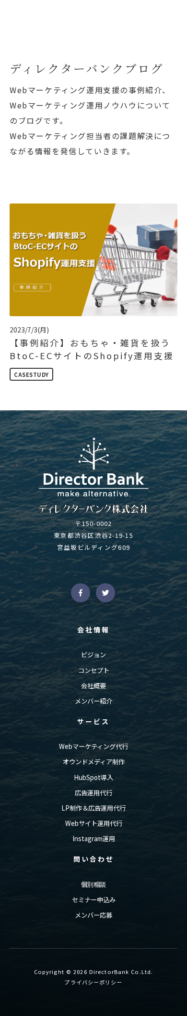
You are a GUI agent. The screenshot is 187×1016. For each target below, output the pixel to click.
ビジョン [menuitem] (93, 654)
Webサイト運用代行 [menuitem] (93, 823)
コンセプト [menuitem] (93, 670)
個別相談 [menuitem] (93, 884)
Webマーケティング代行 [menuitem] (93, 746)
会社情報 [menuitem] (93, 629)
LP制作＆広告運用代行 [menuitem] (93, 808)
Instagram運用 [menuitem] (93, 838)
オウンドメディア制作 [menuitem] (94, 761)
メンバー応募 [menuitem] (93, 915)
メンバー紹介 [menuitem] (93, 701)
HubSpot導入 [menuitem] (93, 777)
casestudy (31, 374)
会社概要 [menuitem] (93, 685)
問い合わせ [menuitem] (93, 859)
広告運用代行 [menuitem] (93, 792)
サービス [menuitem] (93, 721)
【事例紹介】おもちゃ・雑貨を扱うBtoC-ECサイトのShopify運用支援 (92, 349)
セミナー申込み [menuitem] (94, 899)
